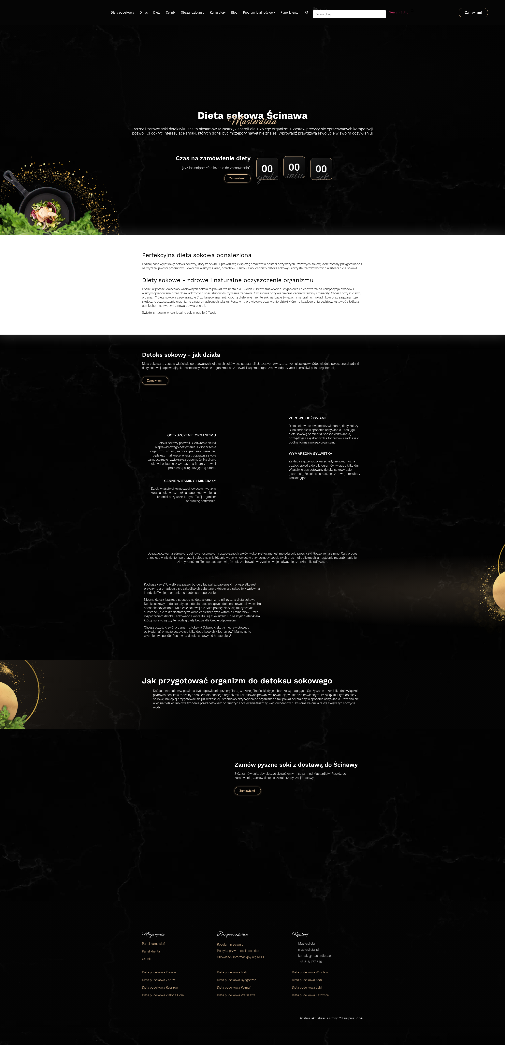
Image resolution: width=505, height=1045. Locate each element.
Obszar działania (192, 12)
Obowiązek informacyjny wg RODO (241, 957)
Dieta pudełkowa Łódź (232, 972)
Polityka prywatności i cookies (238, 951)
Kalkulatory (218, 12)
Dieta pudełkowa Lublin (308, 987)
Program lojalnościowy (259, 12)
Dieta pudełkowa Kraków (159, 972)
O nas (144, 12)
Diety (156, 12)
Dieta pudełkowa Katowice (310, 995)
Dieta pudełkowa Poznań (234, 987)
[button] (307, 12)
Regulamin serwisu (230, 944)
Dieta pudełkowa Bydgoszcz (236, 980)
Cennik (170, 12)
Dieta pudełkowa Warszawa (236, 995)
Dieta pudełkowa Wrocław (310, 972)
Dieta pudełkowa (122, 12)
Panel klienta (289, 12)
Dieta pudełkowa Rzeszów (160, 987)
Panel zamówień (153, 944)
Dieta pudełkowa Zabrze (159, 980)
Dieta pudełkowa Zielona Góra (163, 995)
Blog (234, 12)
